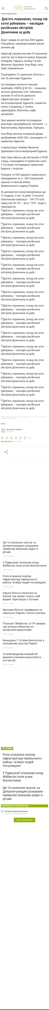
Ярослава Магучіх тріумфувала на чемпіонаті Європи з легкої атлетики (24, 611)
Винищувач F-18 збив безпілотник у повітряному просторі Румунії (23, 642)
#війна (3, 424)
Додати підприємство (24, 820)
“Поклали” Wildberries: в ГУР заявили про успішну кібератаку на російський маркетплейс (24, 626)
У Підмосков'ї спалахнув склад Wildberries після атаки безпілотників (24, 564)
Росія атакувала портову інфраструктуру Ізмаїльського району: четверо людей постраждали (24, 579)
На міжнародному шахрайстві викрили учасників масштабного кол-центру (22, 657)
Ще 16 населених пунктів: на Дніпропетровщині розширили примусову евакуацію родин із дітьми (20, 547)
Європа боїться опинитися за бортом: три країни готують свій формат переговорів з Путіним (21, 596)
